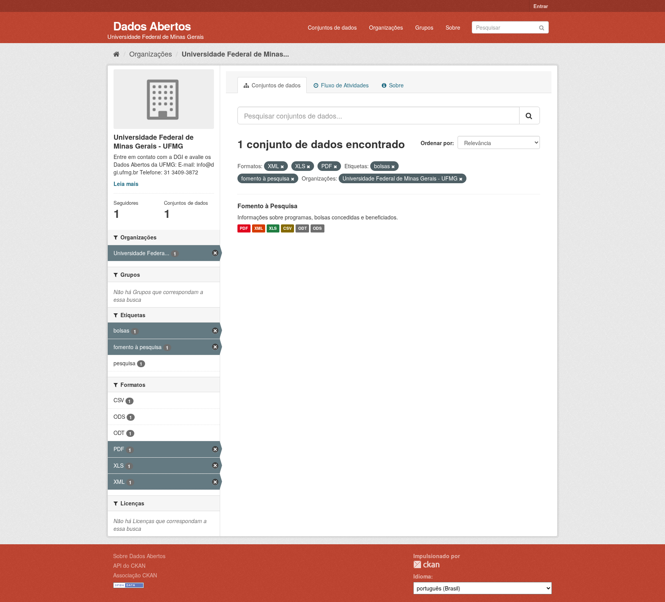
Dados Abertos (152, 25)
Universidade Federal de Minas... (235, 54)
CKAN (426, 564)
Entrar (540, 6)
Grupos (424, 27)
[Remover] (282, 166)
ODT (302, 228)
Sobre (453, 27)
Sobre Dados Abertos (139, 556)
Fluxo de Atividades (344, 85)
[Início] (116, 53)
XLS (273, 228)
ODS (317, 228)
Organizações (386, 27)
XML (258, 228)
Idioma (422, 576)
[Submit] (541, 26)
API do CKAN (129, 565)
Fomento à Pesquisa (267, 205)
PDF (244, 228)
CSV (287, 228)
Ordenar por (436, 143)
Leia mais (126, 183)
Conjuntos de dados (332, 27)
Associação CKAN (135, 575)
